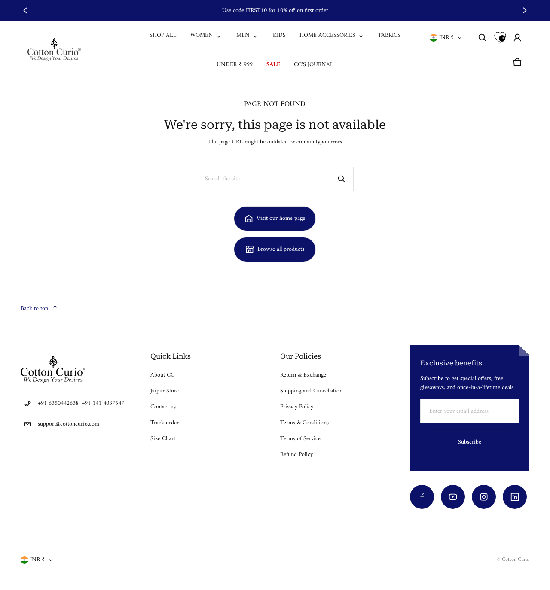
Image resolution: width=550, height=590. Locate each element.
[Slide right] (524, 10)
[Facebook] (422, 497)
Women (201, 35)
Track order (164, 422)
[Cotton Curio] (55, 49)
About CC (162, 375)
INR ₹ (446, 37)
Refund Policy (296, 454)
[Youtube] (453, 497)
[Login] (517, 38)
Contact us (163, 406)
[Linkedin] (515, 497)
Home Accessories (327, 35)
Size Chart (162, 438)
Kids (279, 35)
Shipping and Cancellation (311, 391)
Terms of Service (300, 438)
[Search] (342, 179)
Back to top (34, 308)
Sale (273, 64)
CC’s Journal (313, 64)
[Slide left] (26, 10)
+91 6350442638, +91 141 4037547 (81, 403)
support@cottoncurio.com (68, 424)
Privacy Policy (296, 406)
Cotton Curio (515, 559)
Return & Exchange (303, 375)
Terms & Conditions (304, 422)
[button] (483, 38)
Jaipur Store (164, 391)
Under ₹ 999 (235, 64)
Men (243, 35)
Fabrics (389, 35)
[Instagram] (484, 497)
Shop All (163, 35)
